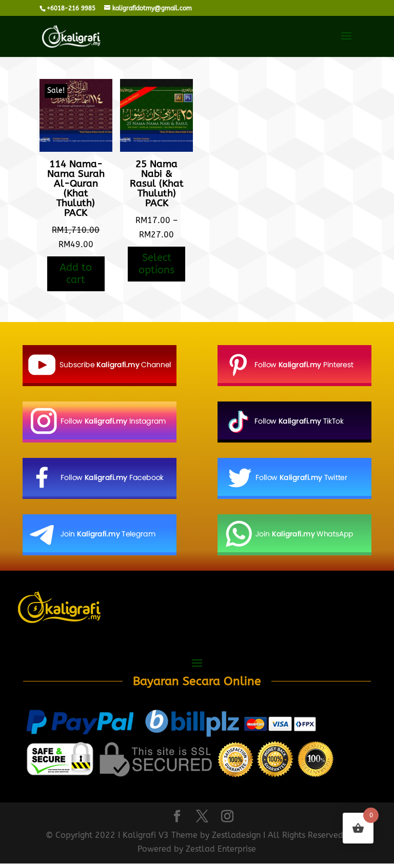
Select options (156, 264)
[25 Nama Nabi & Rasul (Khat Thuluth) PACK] (156, 149)
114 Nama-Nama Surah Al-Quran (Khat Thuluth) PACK (76, 188)
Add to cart (76, 274)
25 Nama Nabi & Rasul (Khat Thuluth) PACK (157, 183)
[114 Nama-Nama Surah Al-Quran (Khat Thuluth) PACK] (76, 149)
